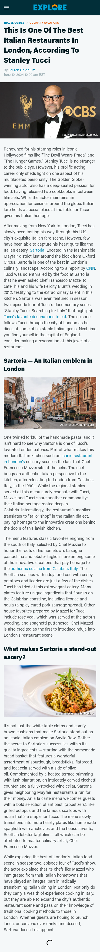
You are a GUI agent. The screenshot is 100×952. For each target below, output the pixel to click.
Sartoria (37, 250)
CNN (90, 268)
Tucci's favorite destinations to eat (35, 316)
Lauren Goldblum (22, 69)
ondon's (17, 461)
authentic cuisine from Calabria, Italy (44, 568)
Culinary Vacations (44, 22)
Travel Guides (14, 22)
